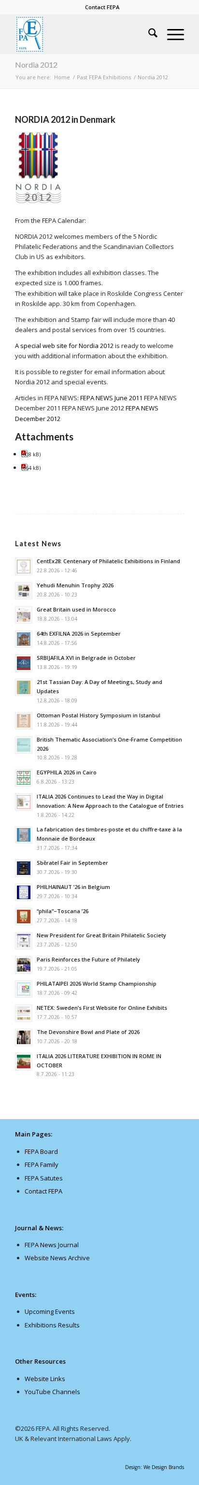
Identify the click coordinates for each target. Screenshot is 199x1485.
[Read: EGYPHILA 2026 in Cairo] (23, 777)
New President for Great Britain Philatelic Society (101, 935)
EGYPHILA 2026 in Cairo (67, 772)
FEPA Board (41, 1151)
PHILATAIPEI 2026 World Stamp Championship (96, 983)
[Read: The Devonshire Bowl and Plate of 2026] (23, 1037)
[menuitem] (102, 7)
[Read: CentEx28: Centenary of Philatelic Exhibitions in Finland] (23, 566)
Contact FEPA (102, 7)
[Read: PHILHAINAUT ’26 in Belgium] (23, 892)
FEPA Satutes (44, 1178)
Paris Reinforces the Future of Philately (88, 959)
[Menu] (170, 34)
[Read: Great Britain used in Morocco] (23, 615)
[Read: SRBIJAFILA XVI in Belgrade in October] (23, 663)
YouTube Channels (52, 1391)
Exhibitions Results (52, 1325)
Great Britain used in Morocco (76, 609)
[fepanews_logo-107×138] (82, 34)
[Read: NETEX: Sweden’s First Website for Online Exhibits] (23, 1013)
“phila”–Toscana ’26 (62, 911)
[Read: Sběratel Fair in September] (23, 868)
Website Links (45, 1378)
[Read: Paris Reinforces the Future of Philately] (23, 965)
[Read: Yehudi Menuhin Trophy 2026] (23, 590)
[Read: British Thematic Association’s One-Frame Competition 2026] (23, 745)
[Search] (148, 34)
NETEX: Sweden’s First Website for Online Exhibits (102, 1007)
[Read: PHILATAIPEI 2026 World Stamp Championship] (23, 989)
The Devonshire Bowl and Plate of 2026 (88, 1031)
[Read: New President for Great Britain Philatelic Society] (23, 940)
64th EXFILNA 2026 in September (79, 633)
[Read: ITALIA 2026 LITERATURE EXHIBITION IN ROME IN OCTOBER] (23, 1061)
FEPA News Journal (52, 1244)
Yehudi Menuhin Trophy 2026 (75, 585)
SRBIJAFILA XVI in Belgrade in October (86, 657)
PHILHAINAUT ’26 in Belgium (73, 886)
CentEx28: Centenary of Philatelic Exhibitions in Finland (108, 561)
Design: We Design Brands (154, 1467)
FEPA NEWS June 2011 (111, 397)
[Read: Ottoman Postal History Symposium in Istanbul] (23, 720)
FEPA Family (41, 1164)
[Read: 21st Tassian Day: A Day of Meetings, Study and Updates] (23, 687)
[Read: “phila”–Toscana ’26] (23, 916)
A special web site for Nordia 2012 (64, 345)
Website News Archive (57, 1257)
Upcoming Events (50, 1311)
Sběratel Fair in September (72, 862)
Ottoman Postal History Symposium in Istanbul (98, 715)
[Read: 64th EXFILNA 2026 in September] (23, 639)
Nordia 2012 (36, 64)
